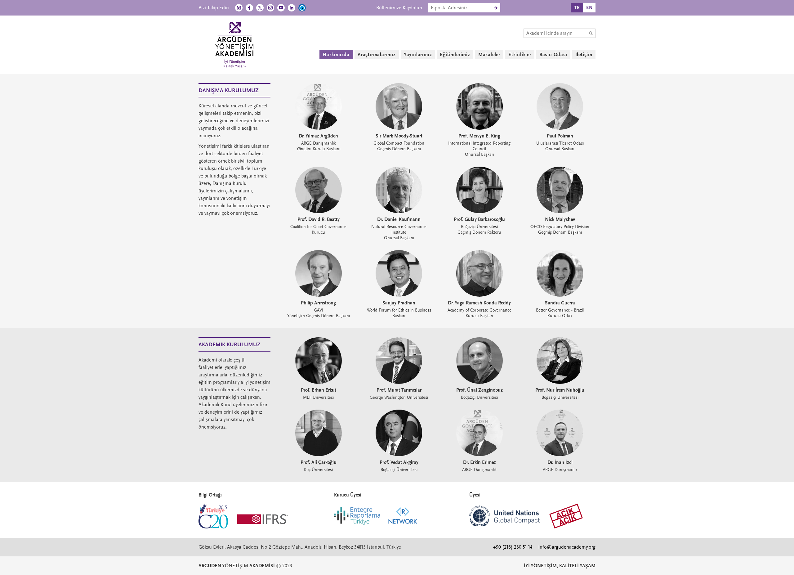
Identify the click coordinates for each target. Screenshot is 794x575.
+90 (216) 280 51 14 (512, 547)
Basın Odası (553, 54)
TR (577, 7)
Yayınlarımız (418, 54)
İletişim (583, 54)
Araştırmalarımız (377, 54)
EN (589, 7)
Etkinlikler (519, 54)
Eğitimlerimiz (455, 54)
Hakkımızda (336, 54)
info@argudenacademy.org (567, 547)
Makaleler (489, 54)
